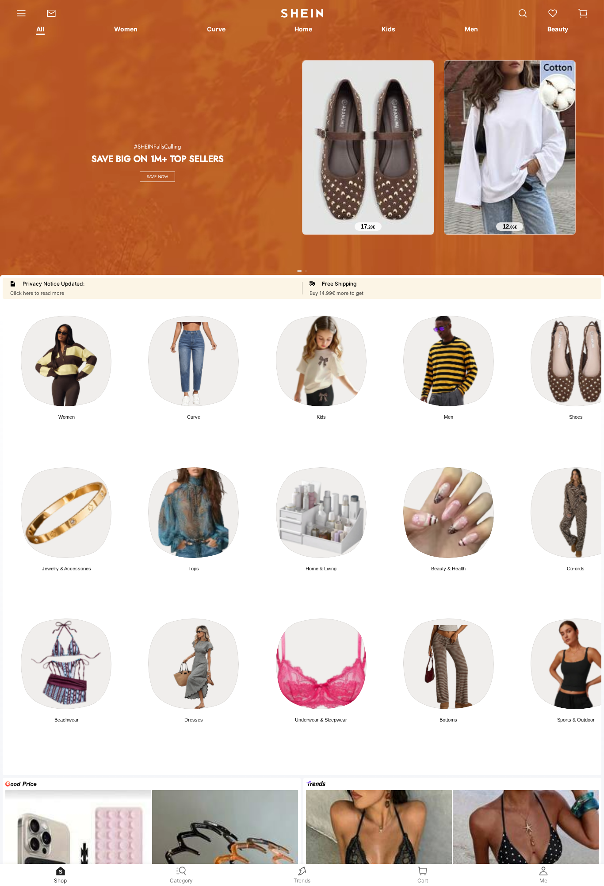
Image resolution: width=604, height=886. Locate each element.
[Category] (18, 13)
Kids (321, 417)
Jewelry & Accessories (66, 568)
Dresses (193, 719)
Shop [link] (60, 880)
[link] (56, 13)
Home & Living (321, 568)
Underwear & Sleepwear (321, 719)
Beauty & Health (448, 568)
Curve (193, 417)
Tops (193, 568)
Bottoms (448, 719)
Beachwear (66, 719)
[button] (582, 13)
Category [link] (181, 880)
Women (66, 417)
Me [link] (543, 880)
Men (448, 417)
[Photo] (66, 361)
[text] (368, 226)
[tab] (40, 30)
